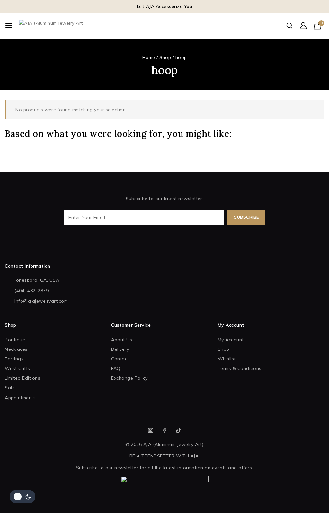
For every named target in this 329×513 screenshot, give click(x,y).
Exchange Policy (129, 378)
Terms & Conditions (240, 368)
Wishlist (227, 359)
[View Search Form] (289, 25)
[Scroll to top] (312, 500)
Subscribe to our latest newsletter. (164, 198)
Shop (223, 349)
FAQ (115, 368)
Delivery (120, 349)
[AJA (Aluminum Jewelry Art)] (99, 26)
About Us (121, 339)
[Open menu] (9, 26)
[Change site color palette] (22, 496)
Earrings (14, 359)
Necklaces (16, 349)
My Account (231, 339)
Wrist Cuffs (17, 368)
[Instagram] (150, 430)
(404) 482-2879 (31, 291)
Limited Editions (22, 378)
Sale (10, 388)
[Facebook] (164, 430)
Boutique (15, 339)
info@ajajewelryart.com (41, 301)
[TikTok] (178, 430)
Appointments (20, 398)
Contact (120, 359)
